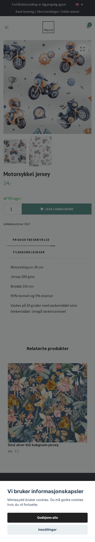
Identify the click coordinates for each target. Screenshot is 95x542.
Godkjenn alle (47, 517)
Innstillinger (47, 529)
